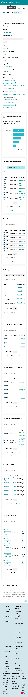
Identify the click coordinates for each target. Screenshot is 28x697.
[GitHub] (22, 690)
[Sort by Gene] (8, 177)
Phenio (7, 659)
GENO (7, 666)
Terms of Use (18, 630)
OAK (16, 661)
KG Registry (6, 689)
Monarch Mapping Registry (5, 682)
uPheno (7, 654)
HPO (6, 656)
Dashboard (18, 640)
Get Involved (16, 676)
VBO (6, 664)
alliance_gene (7, 66)
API (16, 613)
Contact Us (8, 616)
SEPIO (7, 668)
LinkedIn (14, 683)
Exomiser (17, 651)
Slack (14, 679)
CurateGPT (18, 668)
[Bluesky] (24, 693)
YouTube (15, 686)
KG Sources (18, 637)
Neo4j (16, 616)
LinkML (16, 656)
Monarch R (18, 618)
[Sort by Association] (18, 177)
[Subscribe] (22, 685)
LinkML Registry (5, 692)
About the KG (19, 635)
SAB (6, 614)
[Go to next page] (16, 207)
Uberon (7, 651)
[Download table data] (12, 210)
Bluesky (14, 688)
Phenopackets (19, 671)
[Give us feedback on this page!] (25, 601)
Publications (9, 619)
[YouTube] (22, 693)
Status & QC (18, 621)
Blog (13, 681)
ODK (16, 663)
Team (7, 611)
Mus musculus (7, 32)
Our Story (8, 609)
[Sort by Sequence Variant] (15, 476)
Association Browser (18, 643)
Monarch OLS (6, 678)
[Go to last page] (19, 207)
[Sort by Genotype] (11, 527)
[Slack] (24, 685)
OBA (6, 661)
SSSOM (17, 658)
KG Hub (5, 686)
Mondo (7, 649)
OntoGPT (17, 666)
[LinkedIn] (24, 690)
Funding (7, 621)
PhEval (17, 653)
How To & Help (19, 623)
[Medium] (23, 687)
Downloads (18, 611)
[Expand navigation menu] (26, 2)
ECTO (7, 671)
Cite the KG (18, 632)
